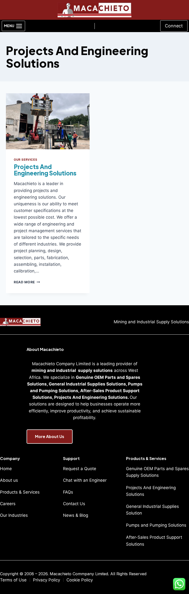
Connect (174, 25)
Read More (27, 282)
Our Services (25, 159)
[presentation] (48, 121)
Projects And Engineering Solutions (45, 170)
